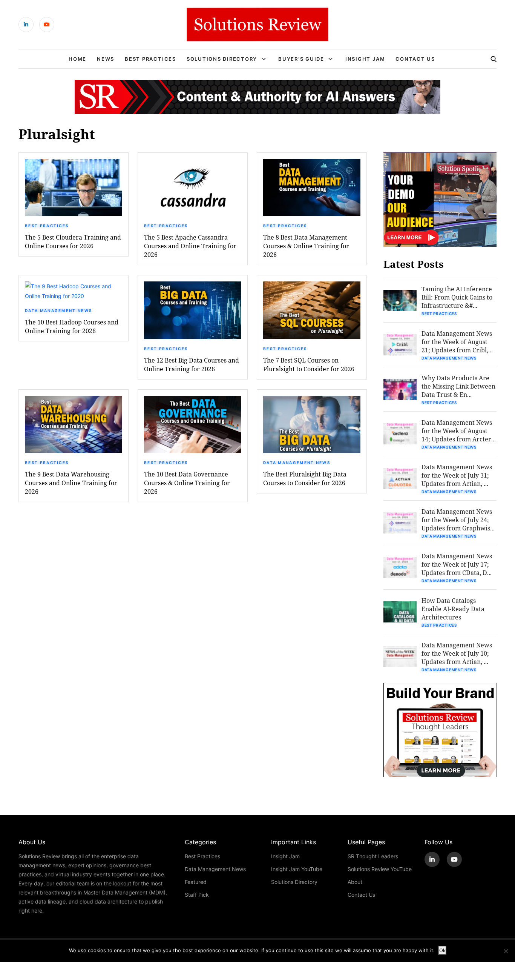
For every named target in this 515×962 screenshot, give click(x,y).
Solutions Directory (222, 58)
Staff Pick (197, 894)
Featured (196, 881)
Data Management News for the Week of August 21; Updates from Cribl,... (457, 341)
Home (77, 58)
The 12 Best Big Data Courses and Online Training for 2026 (191, 364)
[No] (505, 951)
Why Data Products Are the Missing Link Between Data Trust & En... (458, 386)
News (105, 58)
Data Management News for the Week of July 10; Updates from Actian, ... (457, 653)
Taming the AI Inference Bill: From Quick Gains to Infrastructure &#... (457, 297)
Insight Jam (365, 58)
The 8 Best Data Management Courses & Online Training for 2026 (306, 245)
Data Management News (58, 310)
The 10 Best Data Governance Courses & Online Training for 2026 (187, 482)
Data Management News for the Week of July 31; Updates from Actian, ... (457, 475)
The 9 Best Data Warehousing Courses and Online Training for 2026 (71, 482)
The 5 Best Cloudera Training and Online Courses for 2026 (73, 241)
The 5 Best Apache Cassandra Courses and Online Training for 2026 (190, 245)
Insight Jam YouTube (296, 869)
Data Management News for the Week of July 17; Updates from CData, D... (457, 564)
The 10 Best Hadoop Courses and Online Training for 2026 (71, 326)
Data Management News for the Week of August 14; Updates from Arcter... (459, 430)
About (355, 881)
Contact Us (415, 58)
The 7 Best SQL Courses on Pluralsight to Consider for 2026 (308, 364)
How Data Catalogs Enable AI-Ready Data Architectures (453, 608)
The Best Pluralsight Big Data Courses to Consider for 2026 (304, 478)
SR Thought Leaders (373, 856)
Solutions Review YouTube (380, 869)
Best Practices (150, 58)
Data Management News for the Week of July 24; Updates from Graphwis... (458, 519)
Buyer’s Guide (301, 58)
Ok (442, 950)
